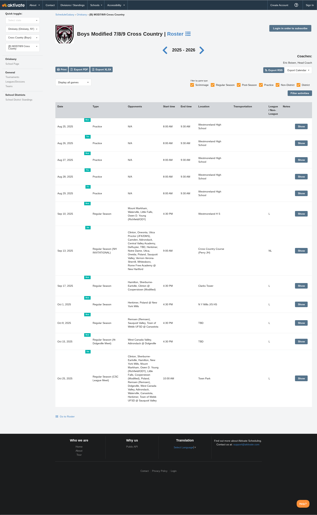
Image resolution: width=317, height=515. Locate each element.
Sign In (310, 5)
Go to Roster (67, 416)
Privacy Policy (159, 471)
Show (301, 126)
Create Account (279, 5)
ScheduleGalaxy (64, 14)
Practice (269, 84)
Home (79, 446)
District (306, 84)
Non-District (287, 84)
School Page (12, 64)
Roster (176, 34)
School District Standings (19, 100)
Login (173, 471)
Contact (50, 5)
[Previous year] (166, 49)
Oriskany (82, 14)
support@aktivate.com (246, 444)
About (79, 450)
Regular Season (225, 84)
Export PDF (80, 69)
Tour (79, 454)
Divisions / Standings (73, 5)
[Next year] (201, 49)
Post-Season (249, 84)
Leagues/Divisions (15, 82)
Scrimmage (202, 84)
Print (63, 69)
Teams (9, 86)
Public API (132, 446)
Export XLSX (103, 69)
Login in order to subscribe (290, 28)
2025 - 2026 (183, 49)
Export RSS (275, 70)
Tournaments (12, 77)
